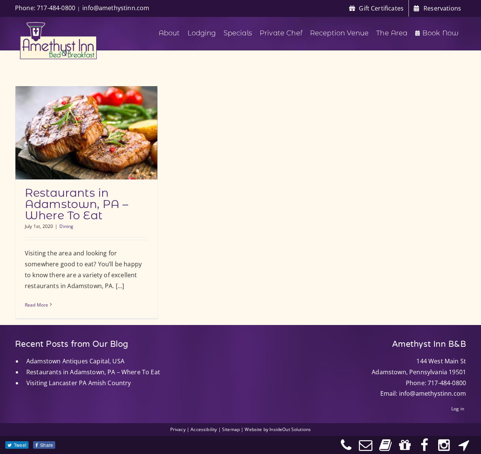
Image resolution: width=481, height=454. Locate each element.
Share (46, 445)
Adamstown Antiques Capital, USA (75, 361)
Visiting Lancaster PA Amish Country (78, 383)
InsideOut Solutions (290, 429)
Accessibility (204, 429)
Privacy (178, 429)
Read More (36, 305)
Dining (66, 226)
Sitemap (231, 429)
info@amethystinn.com (115, 8)
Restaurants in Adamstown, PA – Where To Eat (76, 204)
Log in (457, 408)
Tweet (20, 445)
